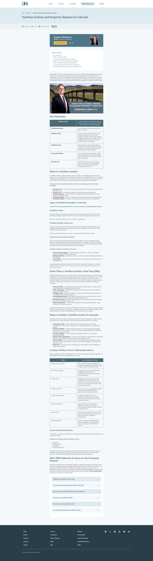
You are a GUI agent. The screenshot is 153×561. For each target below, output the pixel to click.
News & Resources (87, 4)
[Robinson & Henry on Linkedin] (105, 532)
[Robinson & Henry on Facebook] (115, 532)
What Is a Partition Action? (60, 57)
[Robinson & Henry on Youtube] (124, 532)
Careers (25, 535)
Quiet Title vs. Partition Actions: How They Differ (65, 60)
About (51, 4)
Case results (53, 535)
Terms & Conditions (83, 538)
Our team (25, 538)
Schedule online (61, 43)
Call (72, 43)
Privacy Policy (81, 535)
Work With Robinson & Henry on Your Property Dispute (67, 66)
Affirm (79, 545)
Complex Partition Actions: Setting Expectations (66, 64)
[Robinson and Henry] (24, 4)
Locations (73, 4)
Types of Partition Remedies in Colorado (64, 59)
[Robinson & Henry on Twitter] (110, 532)
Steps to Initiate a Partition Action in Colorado (65, 62)
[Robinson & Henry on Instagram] (119, 532)
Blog (23, 13)
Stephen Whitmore (63, 37)
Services (61, 4)
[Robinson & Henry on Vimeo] (128, 532)
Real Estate (28, 13)
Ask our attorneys (55, 538)
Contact (101, 4)
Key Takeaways (57, 55)
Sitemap (80, 531)
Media (52, 541)
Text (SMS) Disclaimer (83, 541)
